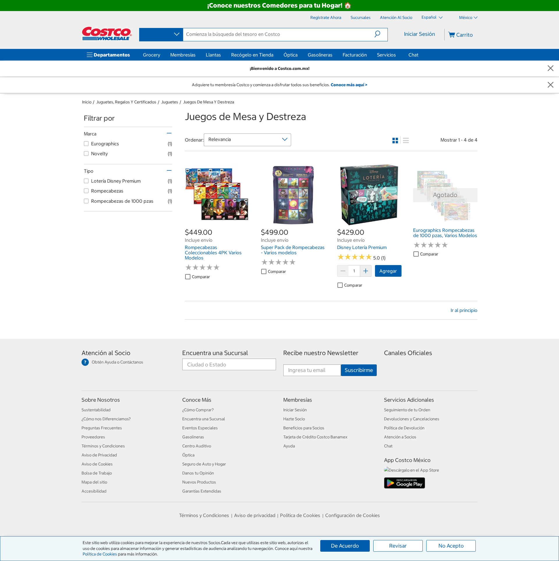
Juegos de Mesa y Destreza (208, 102)
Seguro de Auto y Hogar (204, 464)
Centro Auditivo (196, 446)
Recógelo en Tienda (252, 55)
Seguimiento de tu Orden (407, 409)
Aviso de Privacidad (99, 455)
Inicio (86, 102)
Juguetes (169, 102)
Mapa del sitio (94, 482)
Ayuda (289, 446)
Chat (413, 55)
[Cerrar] (550, 69)
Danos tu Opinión (198, 473)
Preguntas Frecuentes (102, 428)
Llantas (213, 55)
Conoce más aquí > (349, 84)
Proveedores (93, 437)
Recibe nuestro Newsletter (320, 353)
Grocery (151, 55)
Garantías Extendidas (201, 491)
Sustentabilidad (96, 409)
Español (429, 17)
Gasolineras (320, 55)
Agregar (388, 271)
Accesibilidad (94, 491)
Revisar (398, 545)
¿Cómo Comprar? (198, 409)
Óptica (291, 55)
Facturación (355, 55)
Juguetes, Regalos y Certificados (126, 102)
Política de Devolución (404, 428)
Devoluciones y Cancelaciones (411, 418)
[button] (381, 34)
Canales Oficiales (408, 353)
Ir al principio (464, 310)
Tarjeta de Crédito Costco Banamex (315, 437)
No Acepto (451, 545)
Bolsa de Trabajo (97, 473)
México (465, 17)
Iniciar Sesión (419, 34)
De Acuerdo (345, 545)
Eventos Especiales (200, 428)
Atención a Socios (400, 437)
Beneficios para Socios (303, 428)
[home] (107, 33)
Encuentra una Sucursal (215, 353)
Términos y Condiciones (103, 446)
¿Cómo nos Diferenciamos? (106, 418)
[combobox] (160, 34)
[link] (217, 224)
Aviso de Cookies (97, 464)
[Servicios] (397, 55)
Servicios (386, 55)
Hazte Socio (294, 418)
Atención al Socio (106, 353)
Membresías (183, 55)
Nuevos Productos (199, 482)
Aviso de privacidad (254, 515)
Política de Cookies (100, 554)
